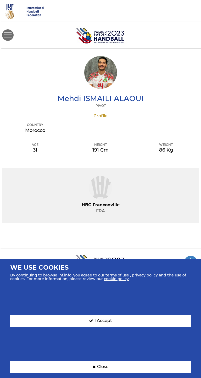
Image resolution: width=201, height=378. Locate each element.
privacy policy (145, 275)
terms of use (117, 275)
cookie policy (116, 278)
